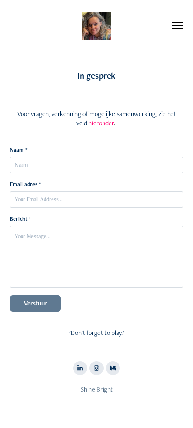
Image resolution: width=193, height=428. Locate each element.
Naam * (18, 149)
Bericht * (20, 219)
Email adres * (25, 184)
